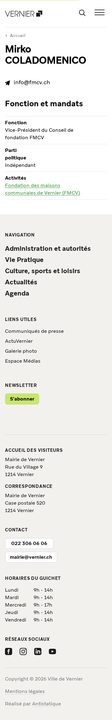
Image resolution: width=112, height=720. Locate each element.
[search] (82, 12)
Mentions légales (25, 691)
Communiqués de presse (34, 331)
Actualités (21, 282)
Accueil (15, 36)
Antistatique (46, 703)
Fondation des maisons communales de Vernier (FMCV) (42, 189)
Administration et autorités (48, 248)
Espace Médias (22, 361)
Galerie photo (21, 351)
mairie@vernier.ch (31, 557)
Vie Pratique (24, 259)
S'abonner (22, 399)
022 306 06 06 (29, 543)
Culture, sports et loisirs (42, 271)
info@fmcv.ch (32, 82)
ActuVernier (19, 341)
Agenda (17, 293)
